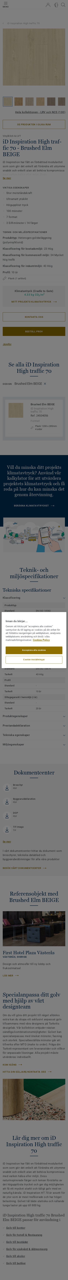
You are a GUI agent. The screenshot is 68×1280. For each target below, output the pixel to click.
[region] (34, 640)
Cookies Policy (41, 640)
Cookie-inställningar (34, 659)
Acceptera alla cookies (34, 650)
